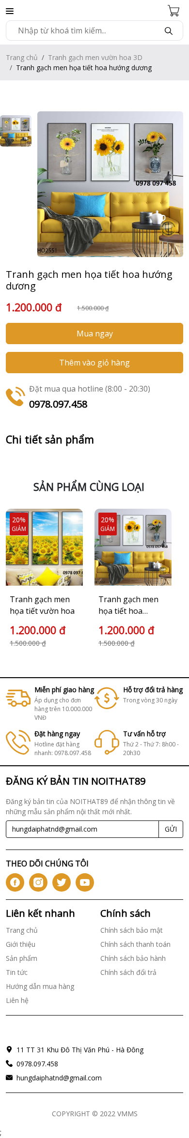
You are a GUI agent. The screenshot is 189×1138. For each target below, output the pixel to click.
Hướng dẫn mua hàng (40, 986)
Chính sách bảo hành (133, 958)
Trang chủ (22, 57)
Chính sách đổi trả (128, 972)
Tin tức (17, 972)
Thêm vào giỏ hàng (94, 362)
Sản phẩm (21, 958)
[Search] (168, 30)
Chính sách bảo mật (131, 930)
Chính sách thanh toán (135, 944)
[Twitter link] (61, 882)
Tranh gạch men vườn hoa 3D (95, 57)
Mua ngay (95, 333)
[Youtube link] (85, 882)
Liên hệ (17, 1000)
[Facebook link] (15, 882)
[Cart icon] (175, 10)
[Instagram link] (38, 882)
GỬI (171, 829)
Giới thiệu (20, 944)
